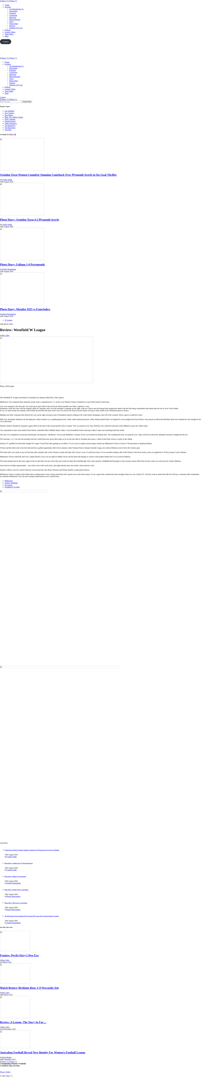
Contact (3, 97)
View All (12, 134)
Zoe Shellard (9, 111)
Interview (12, 17)
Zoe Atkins (9, 115)
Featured (12, 13)
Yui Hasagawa (10, 128)
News (11, 22)
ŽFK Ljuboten (10, 119)
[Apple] (100, 56)
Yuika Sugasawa (11, 123)
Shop (6, 36)
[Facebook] (0, 1074)
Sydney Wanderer (11, 483)
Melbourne (9, 481)
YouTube (8, 130)
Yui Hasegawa (10, 126)
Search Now (27, 102)
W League (8, 320)
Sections (8, 7)
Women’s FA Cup (15, 28)
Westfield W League (12, 487)
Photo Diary (13, 24)
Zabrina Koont (10, 121)
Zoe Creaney (9, 113)
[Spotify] (9, 1074)
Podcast (12, 26)
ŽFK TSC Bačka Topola (14, 117)
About (7, 5)
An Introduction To (16, 9)
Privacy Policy (5, 1072)
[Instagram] (6, 1074)
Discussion (13, 11)
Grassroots (13, 15)
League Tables (10, 32)
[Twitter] (100, 50)
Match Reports (14, 20)
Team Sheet (9, 34)
